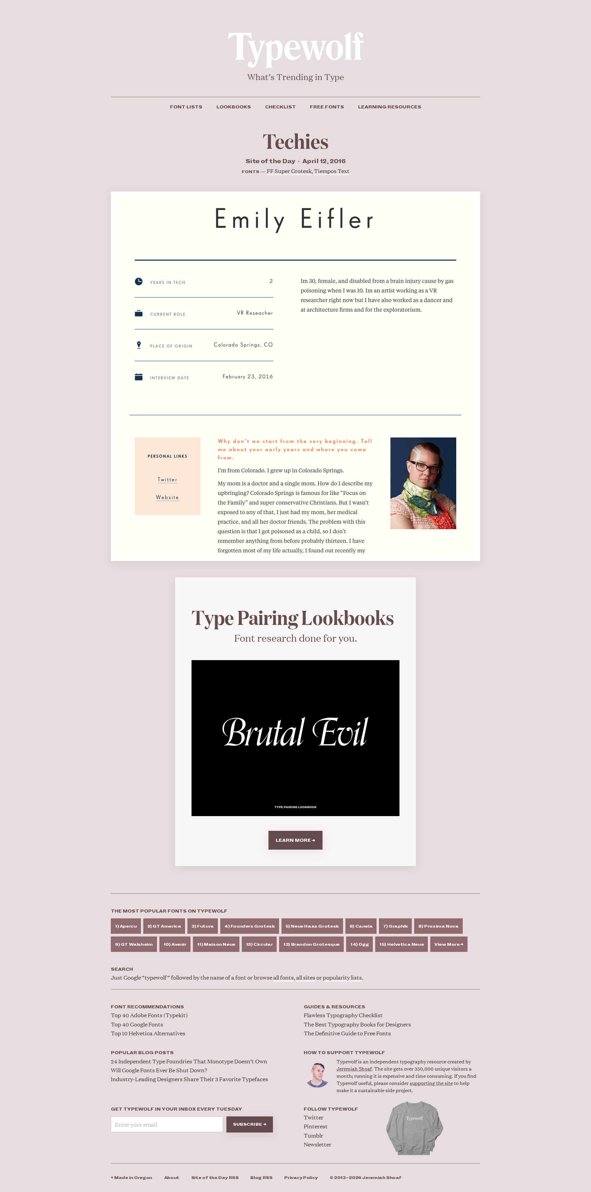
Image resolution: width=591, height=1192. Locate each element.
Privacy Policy (301, 1178)
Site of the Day (215, 1178)
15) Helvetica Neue (401, 944)
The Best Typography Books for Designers (357, 1024)
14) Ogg (359, 944)
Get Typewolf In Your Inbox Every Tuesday (176, 1109)
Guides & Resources (334, 1007)
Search (122, 969)
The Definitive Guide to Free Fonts (347, 1033)
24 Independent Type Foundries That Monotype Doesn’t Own (189, 1061)
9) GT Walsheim (134, 944)
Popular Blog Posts (142, 1052)
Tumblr (313, 1135)
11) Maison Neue (216, 944)
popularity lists (342, 977)
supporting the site (431, 1082)
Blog (261, 1178)
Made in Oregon (131, 1178)
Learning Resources (389, 107)
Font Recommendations (147, 1007)
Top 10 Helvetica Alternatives (148, 1033)
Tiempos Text (332, 171)
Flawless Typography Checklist (343, 1015)
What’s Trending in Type (295, 76)
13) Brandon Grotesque (311, 944)
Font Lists (186, 107)
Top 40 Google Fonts (137, 1024)
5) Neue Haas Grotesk (312, 926)
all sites (305, 977)
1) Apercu (126, 926)
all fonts (283, 977)
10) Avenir (174, 944)
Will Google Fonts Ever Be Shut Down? (159, 1070)
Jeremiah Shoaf (354, 1068)
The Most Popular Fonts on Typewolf (169, 911)
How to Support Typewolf (344, 1052)
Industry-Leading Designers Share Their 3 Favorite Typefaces (189, 1079)
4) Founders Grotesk (249, 926)
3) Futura (203, 926)
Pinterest (316, 1126)
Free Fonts (327, 107)
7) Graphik (395, 926)
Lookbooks (233, 107)
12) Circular (259, 944)
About (171, 1178)
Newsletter (317, 1144)
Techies (296, 140)
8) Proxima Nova (438, 926)
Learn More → (295, 840)
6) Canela (361, 926)
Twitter (314, 1117)
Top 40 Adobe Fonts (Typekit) (149, 1015)
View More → (448, 944)
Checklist (280, 107)
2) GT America (164, 926)
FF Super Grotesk (289, 171)
